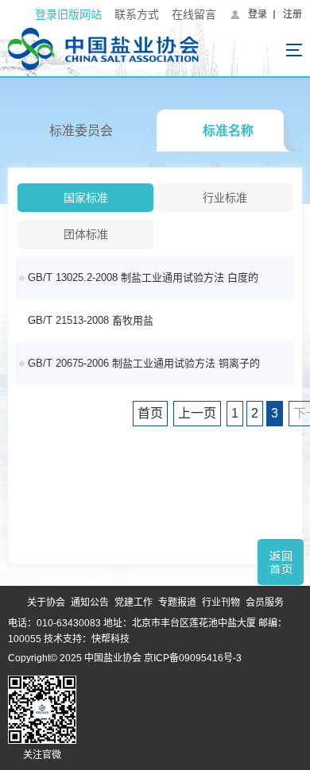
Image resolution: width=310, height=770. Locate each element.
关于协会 (46, 602)
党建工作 (133, 602)
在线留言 (194, 14)
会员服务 (265, 602)
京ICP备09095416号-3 (193, 658)
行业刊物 (221, 602)
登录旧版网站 (68, 14)
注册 (292, 14)
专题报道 (177, 602)
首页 (150, 413)
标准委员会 (81, 130)
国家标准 (86, 197)
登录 (257, 14)
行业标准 (225, 197)
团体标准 (86, 234)
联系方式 (136, 14)
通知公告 (90, 602)
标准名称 (228, 130)
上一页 (197, 413)
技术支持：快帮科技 (85, 639)
